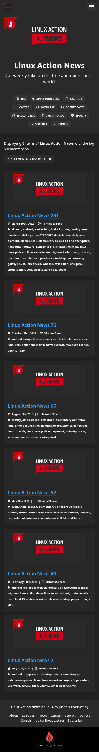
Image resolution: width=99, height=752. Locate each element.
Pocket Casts (75, 107)
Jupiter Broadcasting (49, 720)
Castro (24, 107)
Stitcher (41, 124)
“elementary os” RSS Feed (31, 159)
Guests (56, 715)
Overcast (47, 107)
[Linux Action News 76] (49, 299)
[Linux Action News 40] (49, 548)
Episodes (28, 715)
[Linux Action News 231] (49, 189)
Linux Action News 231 (33, 215)
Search (26, 720)
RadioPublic (26, 115)
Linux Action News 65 (32, 406)
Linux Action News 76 (32, 325)
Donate (85, 715)
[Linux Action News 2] (49, 634)
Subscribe (75, 720)
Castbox (76, 99)
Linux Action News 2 (30, 660)
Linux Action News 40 (32, 574)
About (13, 715)
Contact (70, 715)
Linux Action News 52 (32, 492)
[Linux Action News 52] (49, 467)
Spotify (81, 115)
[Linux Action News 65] (49, 380)
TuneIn (63, 124)
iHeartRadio (55, 115)
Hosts (42, 715)
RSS (23, 99)
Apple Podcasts (47, 99)
